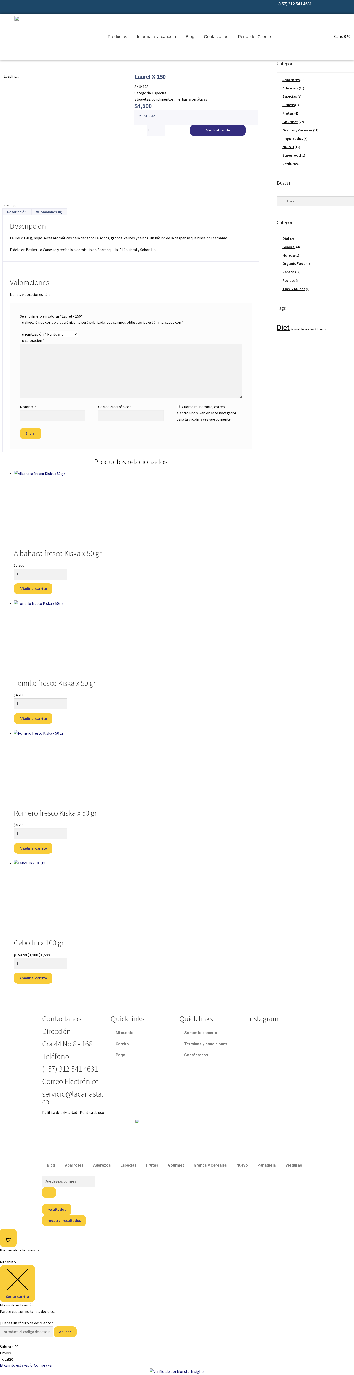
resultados (57, 1209)
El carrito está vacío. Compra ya (26, 1365)
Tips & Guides (293, 288)
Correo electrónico (115, 406)
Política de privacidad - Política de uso (73, 1112)
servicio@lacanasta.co (72, 1098)
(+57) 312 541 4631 (70, 1069)
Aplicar (65, 1331)
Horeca (288, 255)
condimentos (163, 99)
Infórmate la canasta (156, 36)
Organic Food (294, 263)
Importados (292, 138)
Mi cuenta (124, 1033)
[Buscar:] (315, 201)
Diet (285, 238)
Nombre (28, 406)
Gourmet (290, 121)
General (288, 246)
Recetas (289, 271)
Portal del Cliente (254, 36)
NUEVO (288, 146)
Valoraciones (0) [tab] (49, 212)
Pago (120, 1055)
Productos (117, 36)
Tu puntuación (33, 334)
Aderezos (290, 88)
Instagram (263, 1019)
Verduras (290, 163)
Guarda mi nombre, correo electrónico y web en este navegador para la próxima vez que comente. (206, 413)
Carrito (122, 1044)
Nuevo (242, 1165)
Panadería (266, 1165)
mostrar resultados (64, 1220)
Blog (190, 36)
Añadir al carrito (218, 130)
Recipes (288, 280)
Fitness (288, 104)
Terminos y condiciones (205, 1044)
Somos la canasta (200, 1033)
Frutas (288, 113)
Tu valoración (32, 340)
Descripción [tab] (17, 212)
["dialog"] (177, 1314)
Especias (159, 92)
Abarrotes (291, 79)
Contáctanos (216, 36)
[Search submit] (49, 1192)
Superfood (291, 155)
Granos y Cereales (297, 130)
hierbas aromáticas (191, 99)
